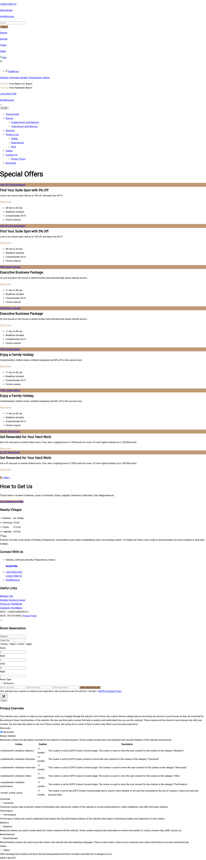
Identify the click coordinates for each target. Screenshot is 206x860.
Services (10, 130)
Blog (13, 146)
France (3, 45)
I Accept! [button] (92, 691)
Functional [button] (5, 799)
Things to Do (12, 134)
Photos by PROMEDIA (11, 604)
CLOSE (4, 108)
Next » (7, 477)
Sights (14, 138)
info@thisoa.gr (7, 16)
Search (4, 27)
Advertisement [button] (7, 834)
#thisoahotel (6, 10)
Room (3, 648)
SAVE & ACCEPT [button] (8, 858)
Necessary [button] (5, 728)
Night (2, 671)
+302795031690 (8, 94)
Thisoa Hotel (12, 114)
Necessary (8, 732)
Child (2, 663)
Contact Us (11, 154)
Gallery (9, 150)
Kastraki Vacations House (12, 600)
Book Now (11, 163)
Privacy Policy (18, 158)
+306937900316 (8, 4)
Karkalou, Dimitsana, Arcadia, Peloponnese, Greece (25, 77)
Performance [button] (6, 811)
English (3, 32)
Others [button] (3, 846)
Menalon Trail (6, 596)
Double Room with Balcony (25, 122)
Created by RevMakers (11, 608)
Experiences (17, 142)
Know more (5, 201)
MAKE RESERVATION (90, 687)
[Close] (1, 620)
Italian (3, 51)
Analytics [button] (4, 822)
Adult (2, 656)
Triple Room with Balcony (24, 126)
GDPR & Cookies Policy (109, 691)
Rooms (9, 118)
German (3, 39)
